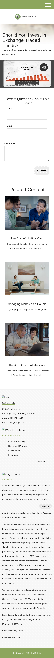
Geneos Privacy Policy (12, 631)
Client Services (11, 436)
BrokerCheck (20, 518)
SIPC (20, 624)
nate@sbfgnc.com (17, 422)
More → (41, 461)
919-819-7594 (16, 418)
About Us (7, 480)
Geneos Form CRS (11, 637)
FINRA (14, 624)
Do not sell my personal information (29, 608)
